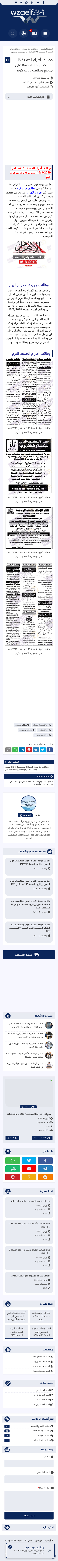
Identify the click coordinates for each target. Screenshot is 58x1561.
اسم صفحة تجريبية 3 (41, 1366)
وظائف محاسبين (25, 730)
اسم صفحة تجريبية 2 (41, 1361)
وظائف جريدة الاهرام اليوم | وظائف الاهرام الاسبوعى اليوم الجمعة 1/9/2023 (30, 862)
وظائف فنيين (43, 730)
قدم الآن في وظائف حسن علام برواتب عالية (29, 1114)
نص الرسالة (44, 1488)
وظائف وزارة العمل (29, 1440)
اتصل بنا (28, 1540)
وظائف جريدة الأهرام (29, 49)
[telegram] (21, 2)
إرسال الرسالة (29, 1516)
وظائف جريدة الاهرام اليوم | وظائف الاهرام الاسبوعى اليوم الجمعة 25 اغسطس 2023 (30, 882)
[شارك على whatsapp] (15, 749)
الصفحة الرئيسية (46, 49)
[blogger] (45, 1177)
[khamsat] (29, 1177)
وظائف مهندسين (41, 735)
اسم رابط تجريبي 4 (42, 1404)
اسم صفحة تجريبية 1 (41, 1356)
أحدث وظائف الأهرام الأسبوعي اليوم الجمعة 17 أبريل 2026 (29, 1225)
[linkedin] (32, 2)
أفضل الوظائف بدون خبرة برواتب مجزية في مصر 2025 (25, 1065)
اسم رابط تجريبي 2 (42, 1395)
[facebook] (43, 2)
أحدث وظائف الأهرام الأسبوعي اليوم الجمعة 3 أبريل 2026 (29, 1251)
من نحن (38, 1540)
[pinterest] (12, 1177)
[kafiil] (12, 1168)
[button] (23, 33)
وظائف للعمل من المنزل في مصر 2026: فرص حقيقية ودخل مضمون (25, 1035)
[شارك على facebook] (50, 749)
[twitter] (38, 2)
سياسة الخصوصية (13, 1540)
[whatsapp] (26, 2)
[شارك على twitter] (43, 749)
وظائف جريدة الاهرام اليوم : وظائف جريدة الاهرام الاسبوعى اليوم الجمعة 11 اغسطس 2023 (29, 927)
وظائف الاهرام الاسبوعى (28, 1426)
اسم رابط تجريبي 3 (42, 1399)
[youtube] (15, 2)
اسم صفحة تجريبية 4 (41, 1371)
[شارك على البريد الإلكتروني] (8, 749)
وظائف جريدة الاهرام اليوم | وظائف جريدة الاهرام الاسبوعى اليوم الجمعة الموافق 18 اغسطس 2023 (30, 904)
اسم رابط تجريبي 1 (42, 1390)
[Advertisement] (29, 988)
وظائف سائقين (21, 725)
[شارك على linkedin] (22, 749)
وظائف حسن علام (41, 1138)
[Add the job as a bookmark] (7, 60)
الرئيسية (49, 1540)
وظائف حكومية (28, 1435)
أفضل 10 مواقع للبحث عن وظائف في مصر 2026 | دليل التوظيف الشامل (26, 1025)
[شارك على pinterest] (29, 749)
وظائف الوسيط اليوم (28, 1430)
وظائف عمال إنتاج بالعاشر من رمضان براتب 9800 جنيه (26, 1045)
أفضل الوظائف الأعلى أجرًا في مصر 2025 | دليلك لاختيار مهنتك (24, 1055)
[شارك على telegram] (36, 749)
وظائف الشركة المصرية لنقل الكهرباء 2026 (30, 1275)
